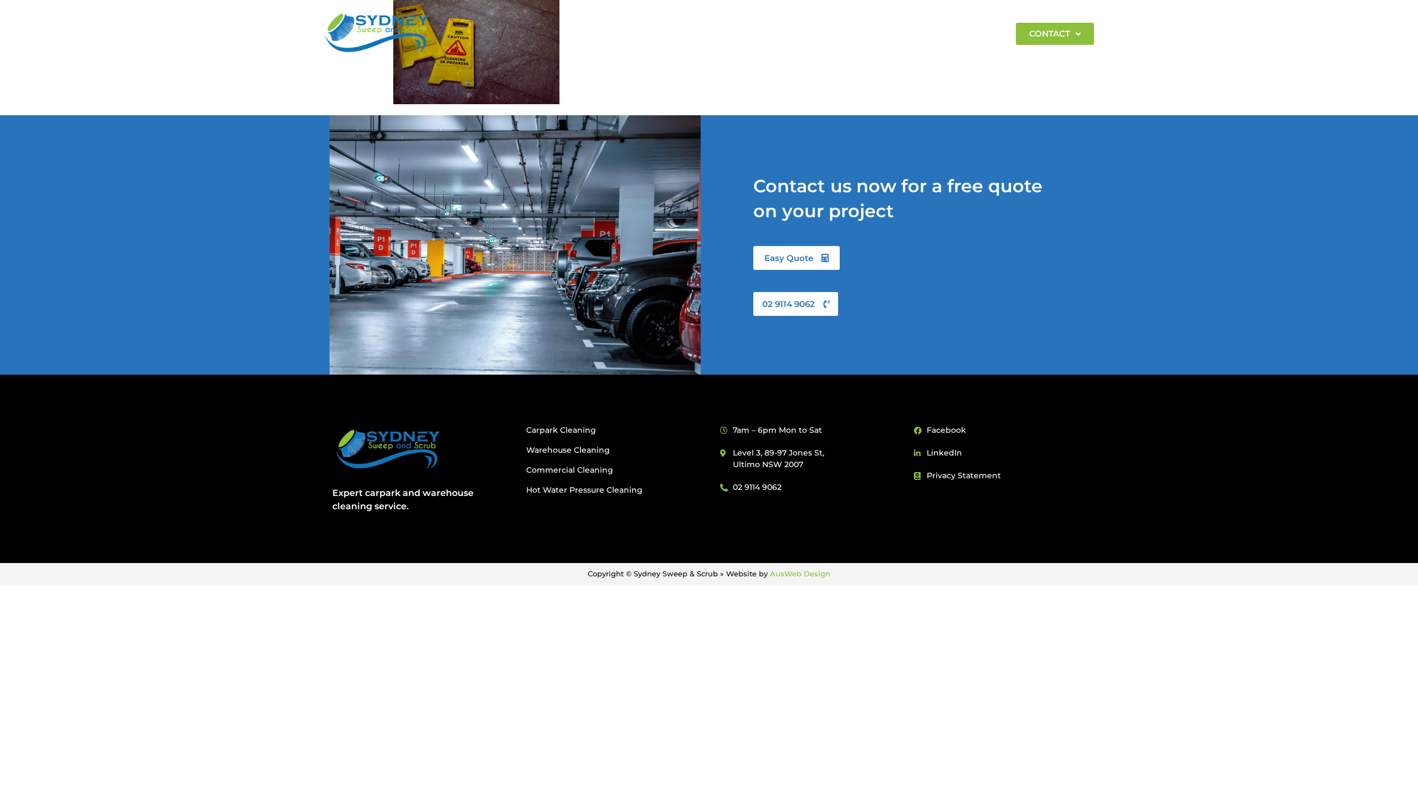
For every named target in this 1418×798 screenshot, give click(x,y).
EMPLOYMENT (965, 33)
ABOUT (593, 33)
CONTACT (1049, 33)
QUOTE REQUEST (831, 33)
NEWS (901, 33)
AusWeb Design (800, 573)
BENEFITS (660, 33)
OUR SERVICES (732, 33)
